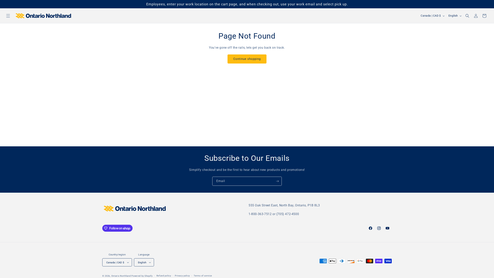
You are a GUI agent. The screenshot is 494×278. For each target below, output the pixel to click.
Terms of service (203, 276)
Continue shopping (247, 59)
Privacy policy (182, 276)
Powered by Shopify (142, 276)
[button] (8, 16)
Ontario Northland (121, 276)
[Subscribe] (277, 181)
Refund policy (163, 276)
